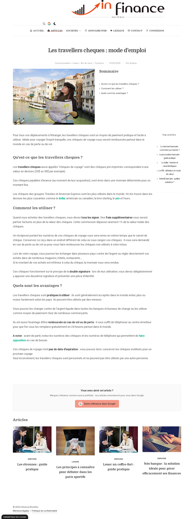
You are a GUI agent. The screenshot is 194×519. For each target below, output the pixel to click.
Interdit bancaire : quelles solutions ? (169, 180)
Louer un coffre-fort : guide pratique (118, 467)
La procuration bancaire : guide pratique (169, 156)
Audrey (133, 63)
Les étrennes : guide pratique (32, 467)
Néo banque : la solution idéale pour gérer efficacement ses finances (161, 468)
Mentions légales (21, 511)
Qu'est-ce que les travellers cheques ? (120, 84)
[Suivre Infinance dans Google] (49, 23)
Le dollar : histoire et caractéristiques (169, 164)
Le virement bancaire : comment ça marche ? (170, 148)
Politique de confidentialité (44, 511)
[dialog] (15, 517)
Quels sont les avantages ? (114, 93)
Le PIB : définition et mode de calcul (170, 172)
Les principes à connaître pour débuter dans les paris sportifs (75, 472)
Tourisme (99, 63)
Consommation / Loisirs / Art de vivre (73, 63)
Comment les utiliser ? (112, 88)
